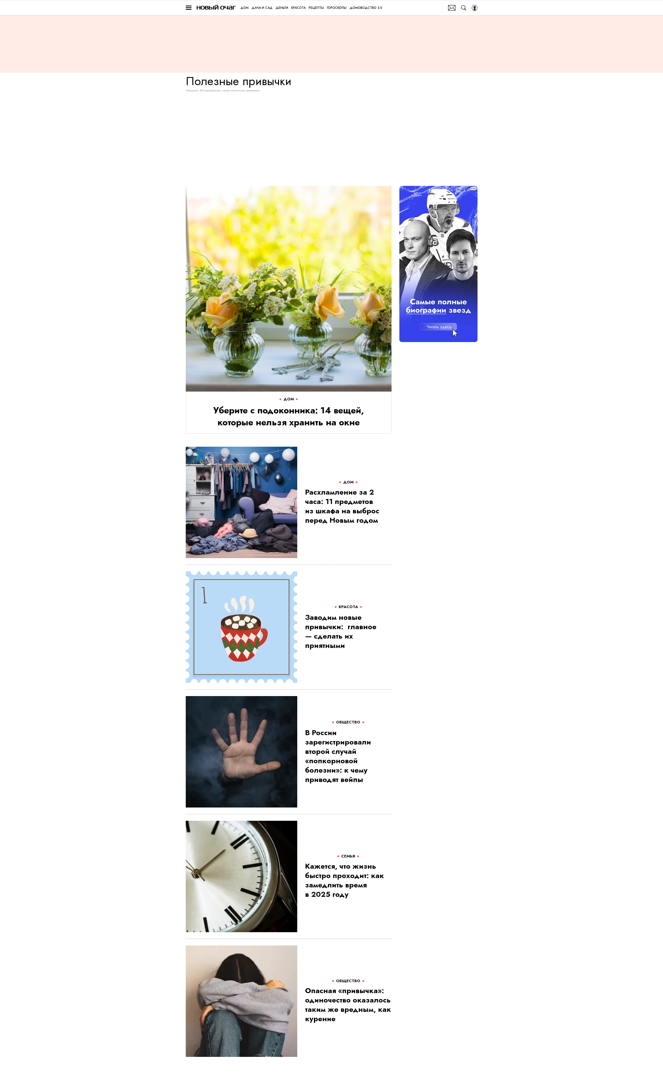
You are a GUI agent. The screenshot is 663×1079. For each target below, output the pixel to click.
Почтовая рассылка (452, 8)
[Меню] (188, 8)
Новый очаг (216, 7)
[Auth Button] (475, 8)
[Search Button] (464, 8)
